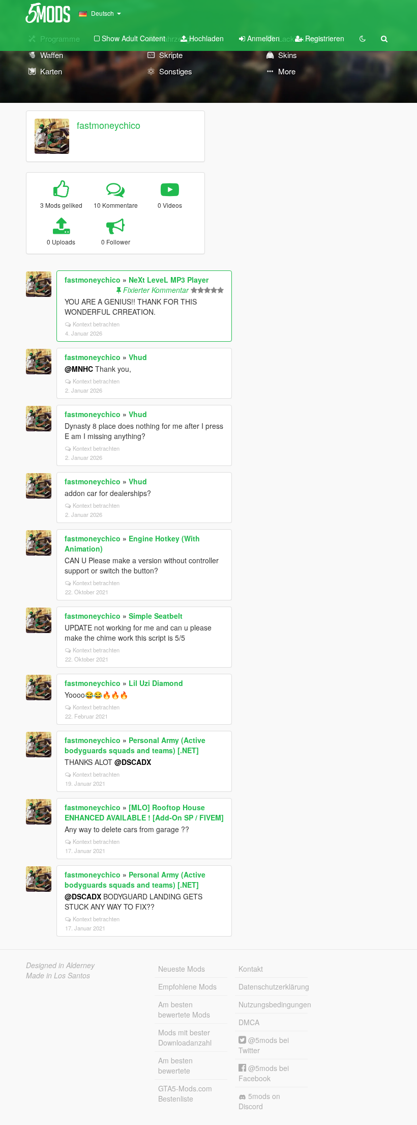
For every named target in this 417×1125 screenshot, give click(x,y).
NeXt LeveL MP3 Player (168, 280)
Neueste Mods (181, 969)
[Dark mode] (362, 38)
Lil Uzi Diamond (156, 683)
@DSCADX (132, 762)
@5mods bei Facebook (264, 1073)
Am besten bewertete (175, 1065)
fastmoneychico (108, 124)
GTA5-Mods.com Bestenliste (185, 1093)
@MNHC (79, 369)
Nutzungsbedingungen (273, 1004)
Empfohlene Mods (187, 986)
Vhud (138, 357)
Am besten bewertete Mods (184, 1009)
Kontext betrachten (96, 324)
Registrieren (323, 38)
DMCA (249, 1022)
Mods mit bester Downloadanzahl (185, 1037)
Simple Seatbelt (156, 616)
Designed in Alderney (60, 965)
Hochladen (205, 38)
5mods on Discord (259, 1101)
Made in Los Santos (58, 975)
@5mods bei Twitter (264, 1045)
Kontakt (251, 969)
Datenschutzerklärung (273, 986)
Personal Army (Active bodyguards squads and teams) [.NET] (135, 745)
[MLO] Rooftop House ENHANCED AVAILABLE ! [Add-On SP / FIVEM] (144, 812)
